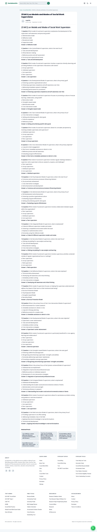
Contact (41, 476)
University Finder (80, 463)
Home (21, 10)
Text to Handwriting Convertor (83, 476)
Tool (59, 465)
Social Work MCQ (27, 10)
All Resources (52, 512)
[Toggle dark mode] (87, 3)
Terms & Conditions (76, 506)
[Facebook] (6, 470)
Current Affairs (52, 504)
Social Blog (60, 460)
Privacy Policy (42, 478)
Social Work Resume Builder (82, 465)
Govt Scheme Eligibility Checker (83, 473)
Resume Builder (31, 496)
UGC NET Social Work (63, 468)
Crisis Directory (31, 512)
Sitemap (41, 484)
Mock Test (41, 463)
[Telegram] (13, 470)
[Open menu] (90, 3)
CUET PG (7, 501)
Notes (50, 509)
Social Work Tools (43, 473)
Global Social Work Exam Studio (13, 509)
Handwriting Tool (31, 514)
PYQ (40, 471)
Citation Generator (31, 506)
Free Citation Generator (81, 471)
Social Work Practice (10, 506)
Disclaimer (41, 481)
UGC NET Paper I (9, 499)
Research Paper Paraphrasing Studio (58, 501)
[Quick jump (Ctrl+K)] (84, 3)
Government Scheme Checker (34, 509)
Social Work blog (62, 463)
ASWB (6, 504)
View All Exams (8, 512)
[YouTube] (9, 470)
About (72, 496)
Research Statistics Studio (55, 496)
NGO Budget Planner (32, 504)
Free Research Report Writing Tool (57, 499)
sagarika (28, 20)
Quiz (40, 468)
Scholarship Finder (80, 468)
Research (51, 506)
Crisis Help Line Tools (81, 460)
